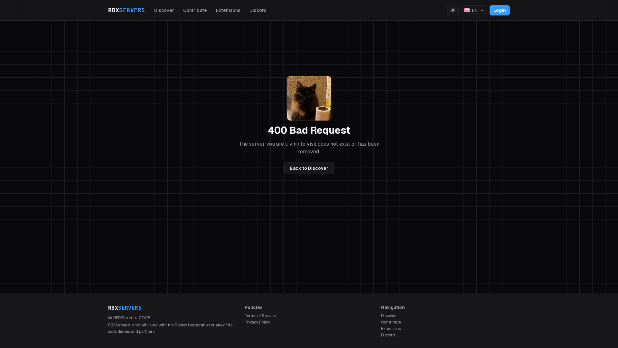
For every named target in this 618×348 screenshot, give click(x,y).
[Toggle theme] (453, 10)
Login (499, 10)
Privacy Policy (257, 322)
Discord (258, 10)
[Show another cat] (309, 98)
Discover (164, 10)
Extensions (228, 10)
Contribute (195, 10)
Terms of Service (260, 315)
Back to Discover (309, 168)
